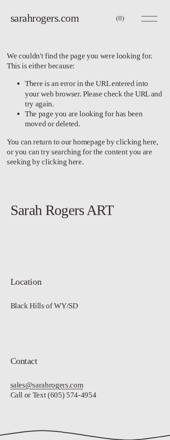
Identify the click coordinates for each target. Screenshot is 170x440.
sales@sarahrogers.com (46, 385)
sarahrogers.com (44, 18)
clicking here (136, 142)
